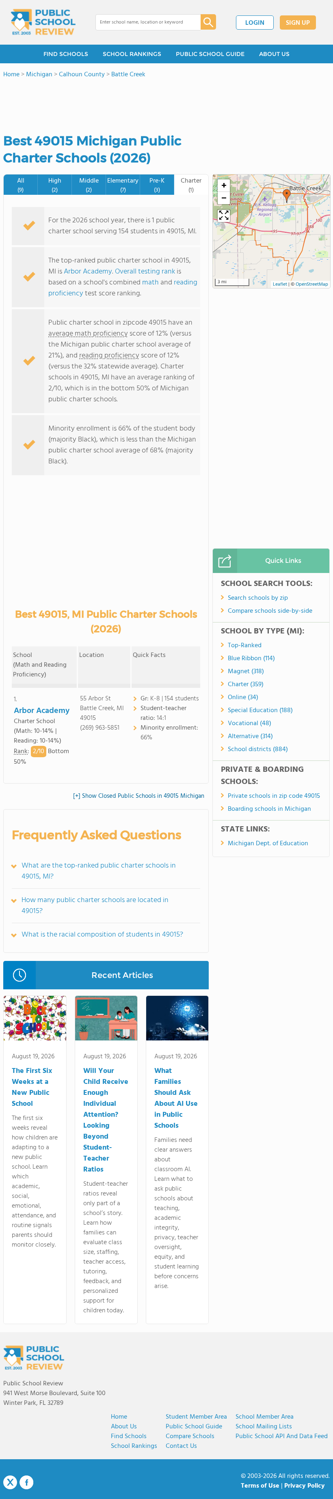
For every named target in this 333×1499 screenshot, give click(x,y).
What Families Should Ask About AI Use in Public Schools (176, 1098)
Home (119, 1417)
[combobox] (142, 22)
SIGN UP (298, 23)
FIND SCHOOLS (65, 54)
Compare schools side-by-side (270, 611)
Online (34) (243, 697)
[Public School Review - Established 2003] (43, 22)
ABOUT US (274, 54)
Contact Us (181, 1446)
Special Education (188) (260, 710)
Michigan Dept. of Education (268, 844)
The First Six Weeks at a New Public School (32, 1087)
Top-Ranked (245, 645)
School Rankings (134, 1446)
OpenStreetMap (312, 284)
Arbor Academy (88, 272)
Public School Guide (194, 1427)
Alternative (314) (250, 736)
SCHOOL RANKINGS (132, 54)
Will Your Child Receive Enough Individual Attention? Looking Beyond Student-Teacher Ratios (105, 1120)
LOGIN (254, 23)
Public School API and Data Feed (282, 1436)
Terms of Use (260, 1486)
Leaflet (280, 284)
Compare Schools (190, 1436)
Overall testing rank (145, 272)
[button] (287, 196)
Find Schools (129, 1436)
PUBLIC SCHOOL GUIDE (210, 54)
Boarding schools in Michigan (269, 809)
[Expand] (224, 216)
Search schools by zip (258, 598)
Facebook (26, 1482)
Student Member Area (196, 1417)
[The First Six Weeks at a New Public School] (35, 1020)
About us (124, 1427)
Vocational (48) (249, 723)
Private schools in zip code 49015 (274, 796)
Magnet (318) (246, 671)
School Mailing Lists (264, 1427)
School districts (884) (258, 749)
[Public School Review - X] (10, 1482)
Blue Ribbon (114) (251, 658)
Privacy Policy (304, 1486)
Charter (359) (246, 684)
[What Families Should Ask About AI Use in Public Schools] (177, 1020)
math (150, 283)
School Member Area (265, 1417)
